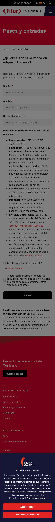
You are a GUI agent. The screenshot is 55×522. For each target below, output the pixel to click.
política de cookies (37, 498)
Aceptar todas (27, 507)
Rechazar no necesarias (27, 514)
